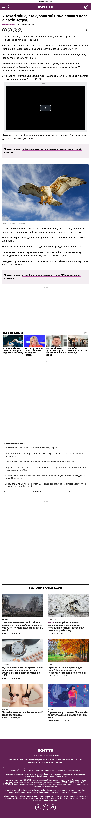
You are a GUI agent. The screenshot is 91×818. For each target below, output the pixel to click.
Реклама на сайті (16, 760)
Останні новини (14, 443)
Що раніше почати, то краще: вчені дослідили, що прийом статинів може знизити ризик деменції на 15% (45, 468)
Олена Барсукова (10, 24)
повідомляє (8, 58)
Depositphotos (20, 223)
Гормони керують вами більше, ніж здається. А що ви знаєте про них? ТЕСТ (68, 715)
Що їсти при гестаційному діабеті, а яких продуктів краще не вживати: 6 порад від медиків (43, 454)
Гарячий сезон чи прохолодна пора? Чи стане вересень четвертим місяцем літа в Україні (67, 670)
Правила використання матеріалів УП (66, 760)
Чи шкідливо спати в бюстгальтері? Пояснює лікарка (30, 447)
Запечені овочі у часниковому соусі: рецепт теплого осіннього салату (39, 462)
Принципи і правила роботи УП (40, 762)
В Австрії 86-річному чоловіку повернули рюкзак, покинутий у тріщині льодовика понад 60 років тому (45, 476)
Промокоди (60, 762)
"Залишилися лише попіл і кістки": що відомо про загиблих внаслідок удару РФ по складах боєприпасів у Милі (45, 485)
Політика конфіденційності (37, 760)
